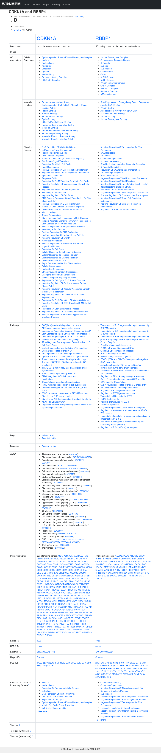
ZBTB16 (79, 632)
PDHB (49, 606)
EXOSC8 (126, 561)
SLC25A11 (54, 618)
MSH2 (55, 601)
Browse (36, 4)
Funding (56, 4)
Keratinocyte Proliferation (53, 229)
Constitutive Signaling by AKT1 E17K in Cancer (63, 336)
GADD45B (60, 584)
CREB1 (132, 558)
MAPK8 (76, 598)
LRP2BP (47, 598)
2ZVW (51, 662)
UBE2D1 (62, 629)
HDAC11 (48, 589)
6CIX (84, 662)
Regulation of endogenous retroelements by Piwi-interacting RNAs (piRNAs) (122, 423)
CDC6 (89, 567)
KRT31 (70, 595)
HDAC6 (70, 589)
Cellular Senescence (51, 266)
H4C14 (116, 564)
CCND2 (40, 567)
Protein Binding (49, 110)
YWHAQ (71, 632)
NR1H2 (47, 603)
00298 (39, 646)
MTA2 (104, 569)
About (27, 4)
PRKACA (77, 606)
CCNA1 (56, 564)
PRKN (39, 609)
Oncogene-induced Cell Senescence (58, 274)
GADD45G (70, 584)
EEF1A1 (40, 581)
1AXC (39, 662)
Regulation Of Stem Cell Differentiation (118, 209)
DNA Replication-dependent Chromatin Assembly (122, 164)
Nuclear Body (48, 74)
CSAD (62, 575)
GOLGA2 (72, 586)
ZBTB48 (88, 632)
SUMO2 (113, 575)
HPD (63, 592)
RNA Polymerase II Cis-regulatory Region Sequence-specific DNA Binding (124, 103)
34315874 (77, 456)
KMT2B (62, 595)
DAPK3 (45, 578)
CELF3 (40, 572)
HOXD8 (57, 592)
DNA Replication (107, 152)
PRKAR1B (87, 606)
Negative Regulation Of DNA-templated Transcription (124, 192)
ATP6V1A (50, 561)
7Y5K (108, 671)
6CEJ (73, 662)
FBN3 (71, 581)
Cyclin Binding (48, 119)
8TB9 (119, 674)
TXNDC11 (53, 629)
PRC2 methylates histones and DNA (117, 347)
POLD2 (61, 606)
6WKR (104, 668)
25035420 (65, 542)
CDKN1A (46, 37)
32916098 (58, 482)
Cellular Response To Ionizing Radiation (60, 254)
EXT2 (53, 581)
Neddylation (47, 379)
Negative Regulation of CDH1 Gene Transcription (122, 407)
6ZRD (116, 668)
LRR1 (53, 598)
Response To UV (49, 178)
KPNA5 (119, 567)
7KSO (128, 668)
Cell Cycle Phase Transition (54, 707)
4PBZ (115, 662)
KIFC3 (48, 595)
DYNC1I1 (88, 578)
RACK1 (76, 609)
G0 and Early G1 (108, 342)
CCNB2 (78, 564)
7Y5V (131, 671)
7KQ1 (45, 665)
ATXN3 (59, 561)
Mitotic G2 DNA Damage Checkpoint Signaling (63, 158)
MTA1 (98, 569)
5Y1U (116, 665)
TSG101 (65, 626)
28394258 (80, 516)
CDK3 (64, 569)
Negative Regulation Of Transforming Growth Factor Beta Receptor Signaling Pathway (123, 185)
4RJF (57, 662)
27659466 (69, 536)
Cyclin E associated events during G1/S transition (64, 347)
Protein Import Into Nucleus (54, 152)
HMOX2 (106, 567)
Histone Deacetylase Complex (114, 57)
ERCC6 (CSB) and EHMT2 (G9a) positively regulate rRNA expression (124, 361)
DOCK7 (75, 578)
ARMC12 (134, 555)
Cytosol (45, 71)
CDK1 (45, 569)
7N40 (97, 671)
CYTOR (98, 561)
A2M (66, 555)
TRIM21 (75, 623)
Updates (66, 4)
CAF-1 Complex (107, 85)
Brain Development (109, 175)
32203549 (64, 544)
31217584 (69, 539)
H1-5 (79, 586)
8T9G (108, 674)
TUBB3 (40, 629)
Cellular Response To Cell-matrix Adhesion (61, 251)
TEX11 (67, 620)
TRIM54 (40, 626)
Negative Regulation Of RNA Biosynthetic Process (123, 699)
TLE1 (85, 620)
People (45, 4)
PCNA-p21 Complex (51, 79)
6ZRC (110, 668)
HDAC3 (144, 564)
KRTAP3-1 (78, 595)
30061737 (62, 465)
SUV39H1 (122, 575)
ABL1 (71, 555)
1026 (39, 640)
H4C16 (122, 564)
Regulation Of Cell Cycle (53, 249)
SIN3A (124, 572)
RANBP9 (41, 612)
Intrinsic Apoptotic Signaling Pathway (59, 277)
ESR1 (47, 581)
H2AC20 (146, 561)
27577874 (55, 542)
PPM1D (68, 606)
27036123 (59, 547)
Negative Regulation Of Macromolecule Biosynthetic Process (65, 185)
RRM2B (46, 615)
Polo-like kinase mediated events (115, 345)
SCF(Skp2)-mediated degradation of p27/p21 (62, 325)
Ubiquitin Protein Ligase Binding (56, 121)
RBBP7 (131, 569)
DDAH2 (61, 578)
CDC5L (82, 567)
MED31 (40, 601)
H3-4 (97, 564)
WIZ (58, 632)
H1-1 (140, 561)
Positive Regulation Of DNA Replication (60, 232)
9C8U (103, 676)
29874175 (57, 510)
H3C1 (102, 564)
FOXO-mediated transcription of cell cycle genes (64, 384)
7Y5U (125, 671)
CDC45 (75, 567)
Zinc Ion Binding (49, 113)
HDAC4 (63, 589)
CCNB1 (70, 564)
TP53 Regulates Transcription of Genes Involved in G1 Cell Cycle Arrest (67, 343)
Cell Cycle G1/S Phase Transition (57, 696)
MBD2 (137, 567)
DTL (81, 578)
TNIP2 (55, 623)
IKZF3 (75, 592)
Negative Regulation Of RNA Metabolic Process (122, 716)
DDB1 (105, 561)
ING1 (112, 567)
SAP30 (117, 572)
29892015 (71, 465)
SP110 (62, 618)
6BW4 (128, 665)
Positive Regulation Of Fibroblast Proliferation (62, 243)
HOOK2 (49, 592)
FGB (77, 581)
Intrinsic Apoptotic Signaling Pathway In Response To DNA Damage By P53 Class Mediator (66, 222)
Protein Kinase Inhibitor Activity (56, 102)
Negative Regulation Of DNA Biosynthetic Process (65, 311)
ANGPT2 (71, 558)
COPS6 (40, 575)
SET (74, 615)
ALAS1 (63, 558)
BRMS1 (99, 558)
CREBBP (141, 558)
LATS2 (87, 595)
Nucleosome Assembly (111, 161)
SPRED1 (70, 618)
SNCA (137, 572)
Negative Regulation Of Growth (56, 237)
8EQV (137, 671)
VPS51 (44, 632)
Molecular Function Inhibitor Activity (58, 138)
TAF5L (55, 620)
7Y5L (114, 671)
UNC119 (71, 629)
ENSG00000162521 (104, 651)
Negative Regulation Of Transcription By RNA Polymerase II (121, 148)
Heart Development (50, 166)
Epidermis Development (53, 175)
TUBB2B (89, 626)
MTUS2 (61, 601)
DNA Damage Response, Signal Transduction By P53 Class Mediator (66, 199)
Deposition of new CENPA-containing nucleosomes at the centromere (124, 372)
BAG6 (70, 561)
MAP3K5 (68, 598)
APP (85, 558)
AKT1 (50, 558)
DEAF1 (68, 578)
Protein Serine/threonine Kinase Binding (60, 130)
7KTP (139, 668)
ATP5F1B (41, 561)
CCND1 (85, 564)
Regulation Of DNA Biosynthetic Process (60, 308)
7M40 (145, 668)
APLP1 (79, 558)
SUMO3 (47, 620)
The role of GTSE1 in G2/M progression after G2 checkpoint (64, 363)
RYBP (104, 572)
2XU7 (97, 662)
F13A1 (60, 581)
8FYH (143, 671)
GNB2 (58, 586)
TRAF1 (68, 623)
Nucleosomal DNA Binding (112, 113)
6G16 (145, 665)
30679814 (79, 539)
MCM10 (83, 598)
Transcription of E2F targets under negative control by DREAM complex (124, 326)
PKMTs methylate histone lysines (115, 356)
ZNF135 (40, 635)
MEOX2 (47, 601)
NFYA (68, 601)
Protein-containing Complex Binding (58, 124)
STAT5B (85, 618)
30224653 (61, 533)
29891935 (76, 493)
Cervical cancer (49, 446)
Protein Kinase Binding (52, 116)
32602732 (84, 491)
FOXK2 (134, 561)
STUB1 (40, 620)
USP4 (86, 629)
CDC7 (39, 569)
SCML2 (61, 615)
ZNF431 (48, 635)
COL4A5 (82, 572)
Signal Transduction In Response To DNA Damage (65, 217)
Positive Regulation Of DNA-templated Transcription (124, 195)
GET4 (45, 586)
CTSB (87, 575)
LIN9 (125, 567)
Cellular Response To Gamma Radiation (60, 257)
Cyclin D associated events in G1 (57, 350)
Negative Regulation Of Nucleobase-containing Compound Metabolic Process (121, 689)
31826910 (73, 468)
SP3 (147, 572)
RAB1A (69, 609)
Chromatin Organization (111, 158)
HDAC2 (55, 589)
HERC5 (77, 589)
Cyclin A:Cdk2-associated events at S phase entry (65, 356)
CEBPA (83, 569)
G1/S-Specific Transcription (112, 381)
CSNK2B (79, 575)
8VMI (130, 674)
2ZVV (45, 662)
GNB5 (64, 586)
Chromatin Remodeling (110, 166)
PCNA (83, 603)
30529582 (64, 468)
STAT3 (78, 618)
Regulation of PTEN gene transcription (117, 390)
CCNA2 (63, 564)
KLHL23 (54, 595)
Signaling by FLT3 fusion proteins (57, 396)
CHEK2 (54, 572)
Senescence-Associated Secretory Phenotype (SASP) (66, 330)
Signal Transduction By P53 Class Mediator (61, 263)
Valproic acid (47, 435)
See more (42, 711)
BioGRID (17, 29)
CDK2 (58, 569)
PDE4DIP (41, 606)
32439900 (58, 530)
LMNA (131, 567)
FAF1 (66, 581)
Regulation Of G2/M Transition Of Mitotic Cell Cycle (65, 181)
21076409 (74, 542)
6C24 (139, 665)
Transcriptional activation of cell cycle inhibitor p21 (65, 359)
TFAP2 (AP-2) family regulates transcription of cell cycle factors (64, 369)
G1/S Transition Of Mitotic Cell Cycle (58, 147)
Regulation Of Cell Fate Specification (117, 189)
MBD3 (143, 567)
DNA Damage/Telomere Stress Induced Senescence (66, 333)
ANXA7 (125, 555)
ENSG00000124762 (46, 651)
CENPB (47, 572)
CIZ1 (67, 572)
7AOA (122, 668)
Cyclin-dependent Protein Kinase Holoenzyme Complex (67, 57)
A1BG (60, 555)
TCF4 (60, 620)
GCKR (86, 584)
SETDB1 (80, 615)
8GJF (50, 665)
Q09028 (99, 657)
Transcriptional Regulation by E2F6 (116, 396)
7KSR (134, 668)
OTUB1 (69, 603)
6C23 (134, 665)
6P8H (89, 662)
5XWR (105, 665)
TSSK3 (135, 575)
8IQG (103, 674)
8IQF (97, 674)
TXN (46, 629)
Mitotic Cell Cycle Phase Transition (58, 705)
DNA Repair (105, 155)
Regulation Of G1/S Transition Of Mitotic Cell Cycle (65, 300)
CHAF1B (125, 558)
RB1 (48, 612)
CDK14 (52, 569)
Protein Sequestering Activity (55, 133)
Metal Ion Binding (50, 127)
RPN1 (144, 569)
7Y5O (120, 671)
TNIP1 (49, 623)
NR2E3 (110, 569)
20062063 (71, 488)
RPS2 (39, 615)
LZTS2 (60, 598)
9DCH (109, 676)
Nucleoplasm (48, 62)
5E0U (62, 662)
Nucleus (45, 60)
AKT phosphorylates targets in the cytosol (61, 327)
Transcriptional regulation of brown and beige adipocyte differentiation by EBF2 (125, 417)
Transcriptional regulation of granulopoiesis (61, 381)
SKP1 (46, 618)
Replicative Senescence (53, 268)
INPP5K (40, 595)
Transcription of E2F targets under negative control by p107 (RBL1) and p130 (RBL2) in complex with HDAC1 (125, 338)
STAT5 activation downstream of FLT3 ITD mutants (65, 393)
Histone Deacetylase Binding (113, 119)
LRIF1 (39, 598)
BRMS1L (107, 558)
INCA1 (82, 592)
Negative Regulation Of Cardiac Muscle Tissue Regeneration (63, 296)
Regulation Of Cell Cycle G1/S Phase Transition (63, 280)
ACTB (77, 555)
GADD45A (50, 584)
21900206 (79, 16)
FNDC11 (40, 584)
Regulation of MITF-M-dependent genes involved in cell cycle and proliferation (67, 406)
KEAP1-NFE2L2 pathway (53, 401)
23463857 (86, 485)
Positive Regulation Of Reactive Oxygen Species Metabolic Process (64, 316)
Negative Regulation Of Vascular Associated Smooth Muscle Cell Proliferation (66, 290)
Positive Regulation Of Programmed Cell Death (63, 226)
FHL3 (82, 581)
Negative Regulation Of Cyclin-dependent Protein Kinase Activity (64, 284)
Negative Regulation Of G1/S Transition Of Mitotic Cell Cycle (66, 304)
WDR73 (51, 632)
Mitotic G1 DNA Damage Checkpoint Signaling (63, 206)
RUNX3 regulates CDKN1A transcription (60, 376)
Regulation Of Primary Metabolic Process (61, 688)
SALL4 (111, 572)
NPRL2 (40, 603)
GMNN (52, 586)
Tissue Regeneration (51, 215)
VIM (39, 632)
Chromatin (105, 62)
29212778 (69, 473)
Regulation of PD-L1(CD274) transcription (119, 427)
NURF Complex (107, 79)
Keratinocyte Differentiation (54, 192)
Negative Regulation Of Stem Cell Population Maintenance (120, 199)
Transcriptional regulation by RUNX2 (58, 373)
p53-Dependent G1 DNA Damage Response (62, 353)
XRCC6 (63, 632)
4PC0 (121, 662)
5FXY (132, 662)
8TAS (114, 674)
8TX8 (125, 674)
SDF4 (68, 615)
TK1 (80, 620)
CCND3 (47, 567)
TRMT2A (57, 626)
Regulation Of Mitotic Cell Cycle (56, 164)
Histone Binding (107, 116)
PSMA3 (46, 609)
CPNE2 (47, 575)
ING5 (88, 592)
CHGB (62, 572)
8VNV (142, 674)
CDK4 (70, 569)
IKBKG (69, 592)
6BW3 (122, 665)
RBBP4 (103, 37)
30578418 (71, 533)
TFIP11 (74, 620)
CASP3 (84, 561)
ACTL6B (84, 555)
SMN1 (131, 572)
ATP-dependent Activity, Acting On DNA (118, 110)
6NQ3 (98, 668)
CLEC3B (74, 572)
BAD (65, 561)
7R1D (103, 671)
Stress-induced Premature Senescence (60, 271)
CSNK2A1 (70, 575)
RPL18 (82, 612)
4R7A (126, 662)
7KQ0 (39, 665)
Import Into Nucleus (51, 246)
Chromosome (106, 71)
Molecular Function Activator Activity (58, 136)
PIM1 (55, 606)
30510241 (84, 471)
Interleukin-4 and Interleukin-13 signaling (60, 339)
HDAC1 (40, 589)
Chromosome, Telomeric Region (115, 60)
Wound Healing (49, 212)
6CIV (79, 662)
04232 (98, 646)
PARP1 (76, 603)
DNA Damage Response (53, 155)
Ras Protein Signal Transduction (56, 161)
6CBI (68, 662)
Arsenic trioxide (49, 438)
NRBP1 (54, 603)
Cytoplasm (47, 68)
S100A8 (54, 615)
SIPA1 (40, 618)
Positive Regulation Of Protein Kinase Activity (63, 234)
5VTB (138, 662)
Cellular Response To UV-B (54, 260)
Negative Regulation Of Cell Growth (58, 195)
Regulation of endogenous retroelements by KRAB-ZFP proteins (123, 412)
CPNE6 (55, 575)
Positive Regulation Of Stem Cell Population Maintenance (120, 205)
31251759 (60, 539)
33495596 (77, 476)
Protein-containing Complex (54, 77)
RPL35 (89, 612)
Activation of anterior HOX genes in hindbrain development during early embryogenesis (120, 366)
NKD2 (80, 601)
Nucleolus (46, 65)
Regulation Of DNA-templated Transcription (120, 169)
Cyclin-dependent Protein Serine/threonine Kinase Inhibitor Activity (64, 106)
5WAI (144, 662)
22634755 (82, 468)
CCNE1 (55, 567)
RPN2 (98, 572)
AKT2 (56, 558)
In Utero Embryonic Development (57, 149)
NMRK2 (87, 601)
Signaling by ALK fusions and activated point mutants (66, 398)
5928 (97, 640)
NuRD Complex (107, 77)
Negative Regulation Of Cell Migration (117, 181)
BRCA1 (142, 555)
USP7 (141, 575)
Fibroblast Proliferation (52, 240)
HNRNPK (41, 592)
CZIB (39, 578)
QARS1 (61, 609)
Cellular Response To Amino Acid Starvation (62, 209)
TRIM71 (48, 626)
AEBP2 (118, 555)
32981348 (73, 454)
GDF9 (39, 586)
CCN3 (49, 564)
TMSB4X (41, 623)
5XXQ (111, 665)
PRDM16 (118, 569)
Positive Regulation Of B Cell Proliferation (61, 203)
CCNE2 (62, 567)
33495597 (74, 499)
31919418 (59, 496)
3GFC (103, 662)
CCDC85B (41, 564)
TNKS (61, 623)
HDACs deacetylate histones (113, 353)
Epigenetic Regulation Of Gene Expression (119, 707)
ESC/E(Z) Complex (109, 88)
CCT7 (69, 567)
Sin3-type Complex (109, 91)
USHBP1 (79, 629)
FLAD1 (88, 581)
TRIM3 (83, 623)
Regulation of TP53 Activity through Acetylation (122, 376)
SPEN (98, 575)
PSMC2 (54, 609)
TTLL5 (72, 626)
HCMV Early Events (109, 398)
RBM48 (61, 612)
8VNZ (98, 676)
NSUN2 (61, 603)
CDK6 (76, 569)
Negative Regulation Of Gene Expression (60, 189)
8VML (136, 674)
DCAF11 (53, 578)
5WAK (98, 665)
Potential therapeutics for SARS (115, 401)
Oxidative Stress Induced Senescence (118, 350)
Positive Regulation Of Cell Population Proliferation (65, 169)
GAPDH (79, 584)
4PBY (109, 662)
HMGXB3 (85, 589)
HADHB (85, 586)
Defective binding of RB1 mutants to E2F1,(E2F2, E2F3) (64, 389)
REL (67, 612)
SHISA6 (88, 615)
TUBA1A (80, 626)
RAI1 (83, 609)
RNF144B (73, 612)
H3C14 (109, 564)
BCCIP (77, 561)
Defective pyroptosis (109, 404)
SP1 (142, 572)
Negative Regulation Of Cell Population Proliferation (65, 172)
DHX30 (112, 561)
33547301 (86, 456)
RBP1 (138, 569)
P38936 (40, 657)
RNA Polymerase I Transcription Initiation (119, 387)
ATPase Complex (108, 94)
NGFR (74, 601)
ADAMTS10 (42, 558)
